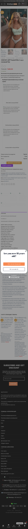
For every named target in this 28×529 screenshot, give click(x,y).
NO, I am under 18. (14, 269)
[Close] (25, 251)
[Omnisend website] (14, 276)
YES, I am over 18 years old (14, 264)
